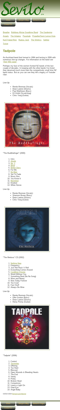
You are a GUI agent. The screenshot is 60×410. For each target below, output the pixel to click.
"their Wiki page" (10, 62)
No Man (14, 172)
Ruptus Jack (23, 40)
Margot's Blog (23, 20)
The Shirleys (36, 40)
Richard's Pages (38, 20)
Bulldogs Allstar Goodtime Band (24, 32)
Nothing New (16, 263)
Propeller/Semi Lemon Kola (43, 36)
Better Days (16, 168)
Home (8, 20)
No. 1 (13, 163)
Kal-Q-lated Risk (10, 40)
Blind (13, 165)
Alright (13, 161)
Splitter (46, 40)
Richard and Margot (19, 394)
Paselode (27, 36)
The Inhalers (15, 36)
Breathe (6, 32)
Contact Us (8, 24)
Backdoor (15, 181)
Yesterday (15, 363)
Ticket (5, 44)
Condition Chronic (18, 272)
